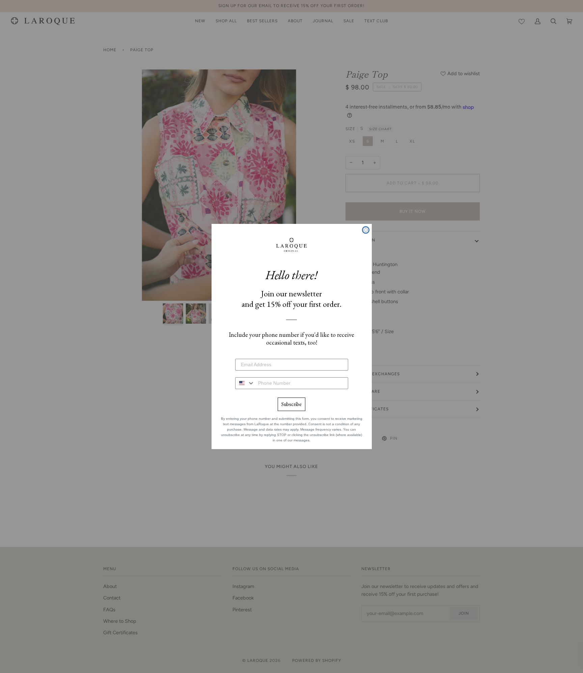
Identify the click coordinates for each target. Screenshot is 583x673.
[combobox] (245, 383)
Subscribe (291, 404)
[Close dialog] (365, 230)
